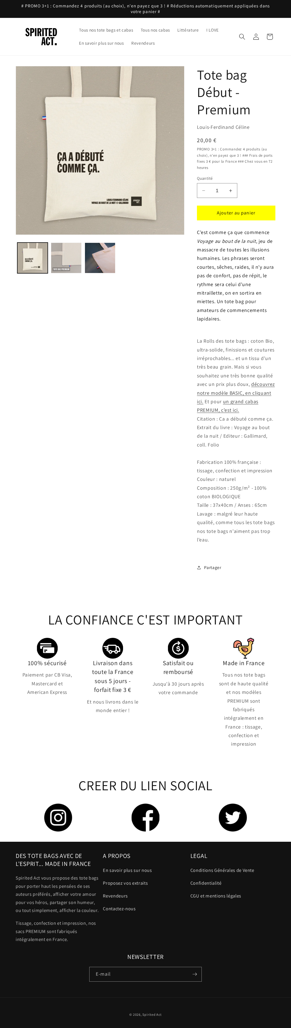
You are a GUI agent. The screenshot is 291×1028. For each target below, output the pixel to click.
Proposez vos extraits (125, 883)
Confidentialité (206, 883)
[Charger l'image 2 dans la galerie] (66, 258)
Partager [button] (212, 567)
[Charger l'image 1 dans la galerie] (32, 258)
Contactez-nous (119, 908)
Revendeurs (115, 896)
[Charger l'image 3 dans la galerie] (100, 258)
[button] (242, 37)
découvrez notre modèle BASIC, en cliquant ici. (236, 393)
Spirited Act (151, 1014)
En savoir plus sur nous (127, 870)
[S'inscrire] (194, 974)
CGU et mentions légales (215, 896)
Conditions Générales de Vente (222, 870)
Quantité (205, 178)
